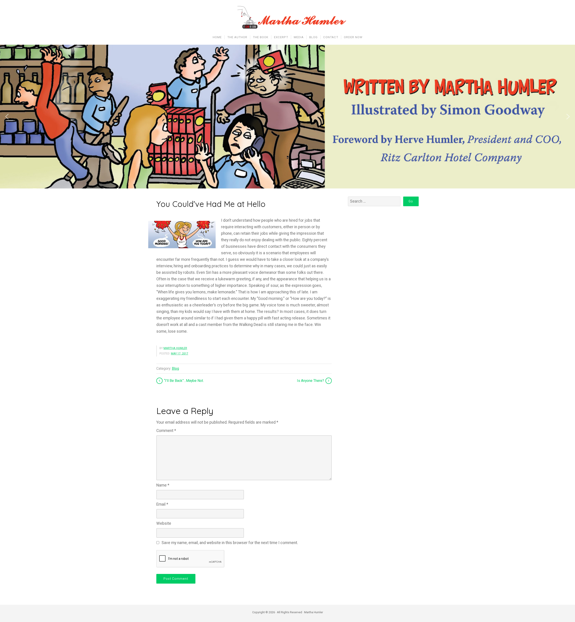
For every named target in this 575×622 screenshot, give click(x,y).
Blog (175, 368)
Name (162, 485)
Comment (166, 430)
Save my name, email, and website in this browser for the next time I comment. (229, 542)
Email (162, 504)
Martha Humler (175, 348)
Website (163, 523)
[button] (7, 116)
